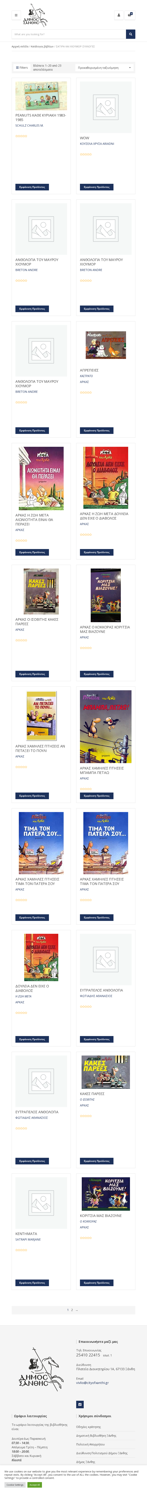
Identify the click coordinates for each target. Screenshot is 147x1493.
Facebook (80, 1404)
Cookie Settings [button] (15, 1484)
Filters (24, 68)
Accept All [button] (35, 1484)
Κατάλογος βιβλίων (42, 46)
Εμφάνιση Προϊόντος (32, 187)
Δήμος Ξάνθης (85, 1462)
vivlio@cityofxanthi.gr (92, 1383)
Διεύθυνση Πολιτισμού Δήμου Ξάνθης (102, 1453)
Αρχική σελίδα (20, 46)
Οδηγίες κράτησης (88, 1427)
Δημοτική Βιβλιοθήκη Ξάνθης (96, 1436)
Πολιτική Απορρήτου (90, 1444)
